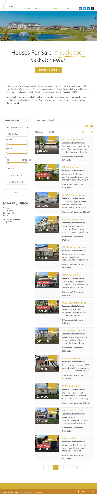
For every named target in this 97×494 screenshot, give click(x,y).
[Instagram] (92, 8)
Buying (45, 486)
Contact (69, 9)
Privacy (21, 486)
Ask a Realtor (70, 486)
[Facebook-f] (78, 491)
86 (77, 467)
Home (27, 9)
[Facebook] (80, 8)
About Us (39, 9)
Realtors (34, 486)
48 (92, 132)
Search (17, 192)
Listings (54, 9)
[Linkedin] (88, 8)
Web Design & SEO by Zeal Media (31, 492)
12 (83, 132)
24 (87, 132)
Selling (56, 486)
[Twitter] (84, 8)
